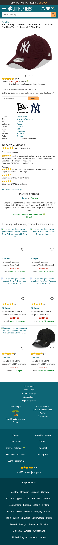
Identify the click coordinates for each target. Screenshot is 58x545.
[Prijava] (43, 8)
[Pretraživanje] (53, 14)
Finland (45, 505)
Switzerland (39, 531)
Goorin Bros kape (29, 393)
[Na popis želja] (23, 249)
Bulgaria (35, 492)
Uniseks (20, 126)
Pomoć (15, 435)
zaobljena (21, 131)
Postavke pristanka (15, 454)
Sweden (27, 531)
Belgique (24, 492)
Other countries (38, 537)
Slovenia (17, 531)
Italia (8, 518)
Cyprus (19, 498)
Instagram (42, 454)
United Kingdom (20, 537)
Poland (13, 524)
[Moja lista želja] (48, 8)
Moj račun (16, 441)
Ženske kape (29, 397)
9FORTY (20, 134)
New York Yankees (25, 119)
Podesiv (20, 124)
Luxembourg (38, 518)
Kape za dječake (29, 400)
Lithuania (25, 518)
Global (19, 511)
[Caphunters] (17, 8)
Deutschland (15, 505)
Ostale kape (22, 117)
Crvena (20, 136)
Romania (33, 524)
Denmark (47, 498)
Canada (45, 492)
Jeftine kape (29, 390)
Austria (14, 492)
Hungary (38, 511)
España (27, 505)
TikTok (42, 441)
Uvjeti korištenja (15, 461)
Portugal (23, 524)
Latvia (16, 518)
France (10, 511)
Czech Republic (33, 498)
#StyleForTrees (14, 448)
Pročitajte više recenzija (12, 189)
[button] (25, 76)
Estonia (36, 505)
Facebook (42, 448)
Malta (49, 518)
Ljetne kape (29, 386)
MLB (19, 129)
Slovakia (44, 524)
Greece (28, 511)
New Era (5, 22)
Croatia (10, 498)
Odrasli (20, 121)
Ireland (47, 511)
